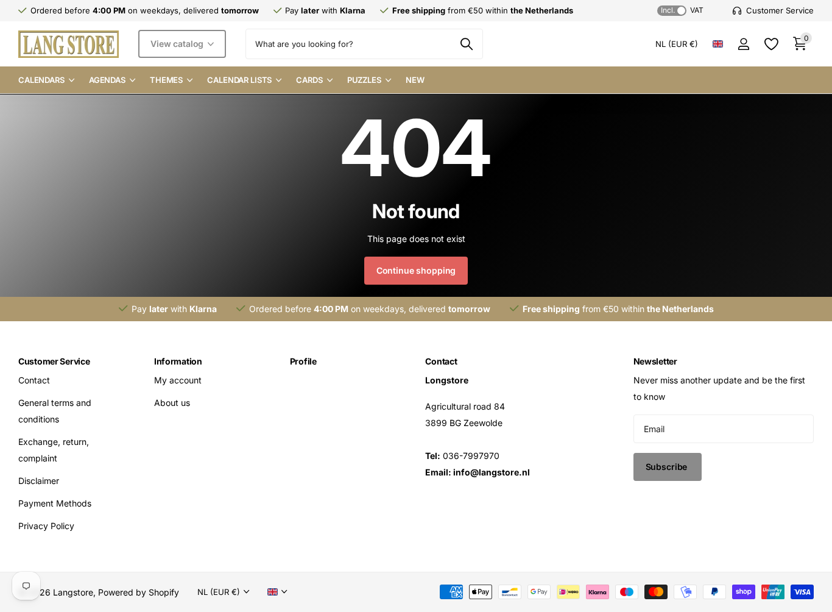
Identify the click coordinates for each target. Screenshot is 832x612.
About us (172, 402)
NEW (415, 80)
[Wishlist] (771, 44)
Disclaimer (38, 480)
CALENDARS (41, 80)
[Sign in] (743, 44)
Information (178, 361)
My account (178, 380)
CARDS (309, 80)
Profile (303, 361)
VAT (682, 10)
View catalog (178, 43)
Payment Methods (54, 503)
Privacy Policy (46, 526)
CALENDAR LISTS (239, 80)
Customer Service (54, 361)
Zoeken (466, 44)
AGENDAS (107, 80)
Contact (34, 380)
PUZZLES (364, 80)
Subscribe (668, 466)
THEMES (166, 80)
